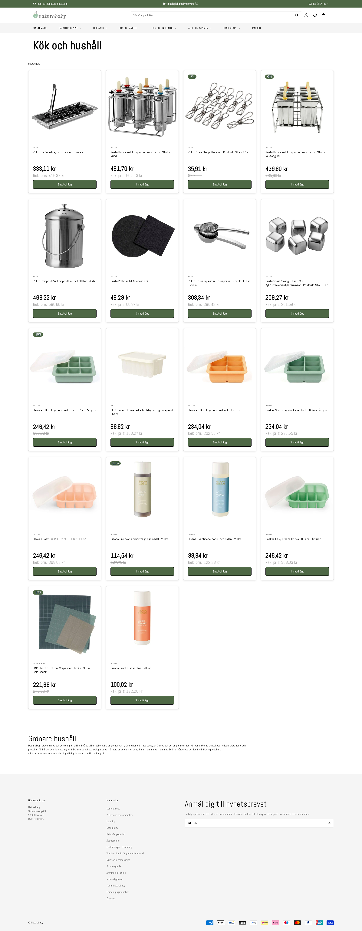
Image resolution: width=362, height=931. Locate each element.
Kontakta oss (113, 808)
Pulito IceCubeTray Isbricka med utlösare (58, 152)
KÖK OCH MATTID (128, 28)
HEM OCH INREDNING (162, 28)
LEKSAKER (98, 28)
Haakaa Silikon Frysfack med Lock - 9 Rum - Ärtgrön (64, 410)
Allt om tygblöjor (115, 879)
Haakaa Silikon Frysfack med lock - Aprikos (214, 410)
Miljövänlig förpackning (118, 860)
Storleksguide (114, 866)
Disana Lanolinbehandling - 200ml (130, 668)
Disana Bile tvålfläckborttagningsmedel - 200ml (139, 539)
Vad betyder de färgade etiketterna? (125, 853)
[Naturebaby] (49, 15)
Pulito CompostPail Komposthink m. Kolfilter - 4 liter (65, 281)
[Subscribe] (329, 823)
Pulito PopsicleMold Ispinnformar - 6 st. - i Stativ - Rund (141, 154)
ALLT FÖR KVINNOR (198, 28)
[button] (323, 15)
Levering (111, 821)
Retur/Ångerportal (116, 834)
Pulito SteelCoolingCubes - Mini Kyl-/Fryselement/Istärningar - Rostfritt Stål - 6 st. (296, 283)
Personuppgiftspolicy (118, 892)
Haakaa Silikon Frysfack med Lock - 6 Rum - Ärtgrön (296, 410)
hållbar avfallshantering (54, 749)
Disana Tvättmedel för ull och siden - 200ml (215, 539)
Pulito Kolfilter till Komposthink (129, 281)
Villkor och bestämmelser (120, 815)
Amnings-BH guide (116, 872)
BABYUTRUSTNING (68, 28)
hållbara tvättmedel (231, 745)
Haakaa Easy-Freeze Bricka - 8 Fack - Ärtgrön (293, 539)
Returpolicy (112, 827)
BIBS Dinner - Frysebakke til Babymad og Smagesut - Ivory (141, 412)
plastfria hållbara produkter (206, 749)
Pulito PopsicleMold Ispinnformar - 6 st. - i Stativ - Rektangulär (296, 154)
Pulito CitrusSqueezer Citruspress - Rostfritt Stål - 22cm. (219, 283)
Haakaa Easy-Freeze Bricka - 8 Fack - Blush (59, 539)
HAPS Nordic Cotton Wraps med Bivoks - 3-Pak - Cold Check (62, 670)
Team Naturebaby (116, 885)
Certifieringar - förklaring (119, 847)
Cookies (111, 898)
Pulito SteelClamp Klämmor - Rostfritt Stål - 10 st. (219, 152)
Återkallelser (113, 840)
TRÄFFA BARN (230, 28)
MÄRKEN (256, 28)
